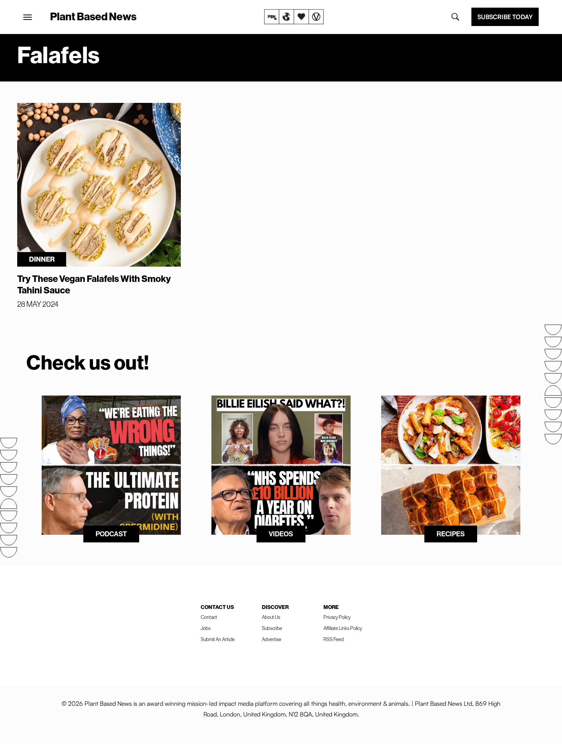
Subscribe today (505, 17)
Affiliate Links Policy (342, 628)
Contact (209, 617)
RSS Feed (333, 639)
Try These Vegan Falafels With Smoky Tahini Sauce (94, 284)
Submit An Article (218, 639)
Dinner (42, 259)
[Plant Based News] (27, 17)
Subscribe (272, 628)
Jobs (206, 628)
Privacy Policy (337, 617)
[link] (294, 16)
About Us (271, 617)
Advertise (271, 639)
